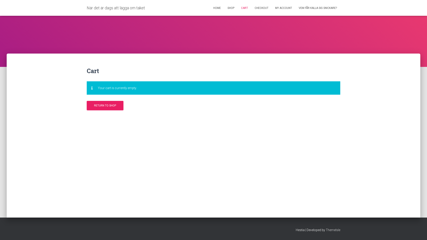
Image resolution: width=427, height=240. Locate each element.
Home (217, 8)
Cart (244, 8)
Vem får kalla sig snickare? (318, 8)
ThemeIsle (333, 230)
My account (283, 8)
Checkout (261, 8)
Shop (231, 8)
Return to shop (105, 105)
